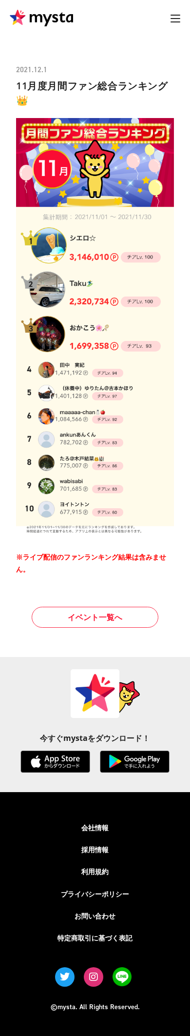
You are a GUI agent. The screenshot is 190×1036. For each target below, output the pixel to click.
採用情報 (95, 849)
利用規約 (95, 871)
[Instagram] (93, 977)
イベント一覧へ (95, 617)
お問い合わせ (95, 915)
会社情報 (95, 827)
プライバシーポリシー (95, 893)
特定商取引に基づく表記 (95, 937)
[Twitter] (65, 977)
